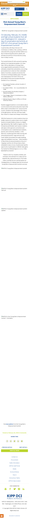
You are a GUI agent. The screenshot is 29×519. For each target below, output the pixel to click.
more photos (9, 424)
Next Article (23, 447)
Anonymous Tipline (14, 478)
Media (14, 469)
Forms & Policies (14, 472)
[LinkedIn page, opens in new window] (23, 489)
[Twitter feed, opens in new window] (14, 489)
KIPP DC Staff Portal (14, 466)
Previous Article (6, 447)
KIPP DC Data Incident (14, 481)
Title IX (14, 475)
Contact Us (15, 457)
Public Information (14, 463)
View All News (14, 450)
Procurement (14, 460)
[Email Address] (5, 489)
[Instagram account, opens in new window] (19, 489)
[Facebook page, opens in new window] (10, 489)
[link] (5, 9)
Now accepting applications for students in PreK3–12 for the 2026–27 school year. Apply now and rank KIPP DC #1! (14, 4)
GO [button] (23, 1)
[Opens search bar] (26, 9)
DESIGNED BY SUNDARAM (14, 515)
